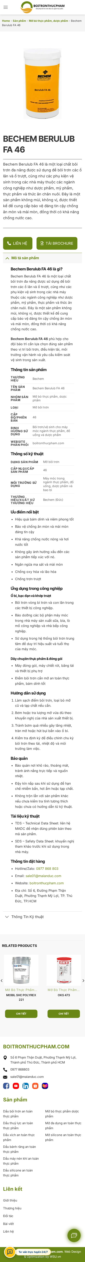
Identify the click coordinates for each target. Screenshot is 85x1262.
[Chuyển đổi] (7, 257)
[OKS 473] (64, 970)
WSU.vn (55, 1256)
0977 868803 (19, 1069)
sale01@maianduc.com (43, 876)
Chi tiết (21, 1013)
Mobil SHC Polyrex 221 (21, 997)
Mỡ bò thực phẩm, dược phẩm (48, 20)
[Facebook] (7, 1086)
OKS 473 (64, 995)
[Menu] (5, 7)
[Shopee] (36, 1086)
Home (6, 20)
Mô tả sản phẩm (25, 258)
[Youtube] (16, 1086)
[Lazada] (45, 1086)
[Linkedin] (26, 1086)
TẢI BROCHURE (59, 243)
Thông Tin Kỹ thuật (27, 917)
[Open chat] (10, 1252)
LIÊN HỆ (20, 243)
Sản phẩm (19, 20)
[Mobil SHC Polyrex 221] (21, 970)
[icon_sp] (74, 1235)
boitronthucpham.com (47, 883)
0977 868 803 (47, 868)
